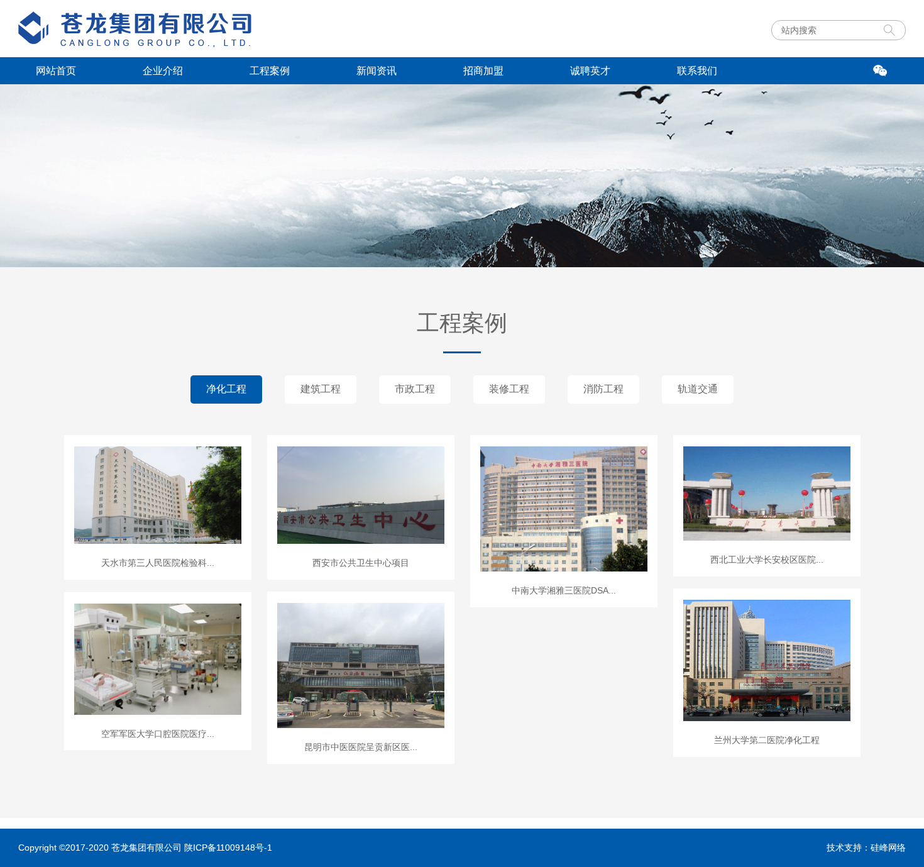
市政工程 (415, 389)
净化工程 (226, 389)
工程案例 (270, 70)
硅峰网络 (888, 847)
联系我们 (697, 70)
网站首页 (56, 70)
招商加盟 (483, 70)
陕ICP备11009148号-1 (228, 847)
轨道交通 (698, 389)
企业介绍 (163, 70)
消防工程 (603, 389)
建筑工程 (320, 389)
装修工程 (509, 389)
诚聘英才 (590, 70)
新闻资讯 (376, 70)
